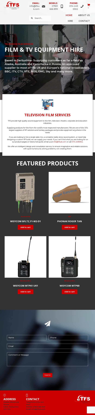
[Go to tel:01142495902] (75, 6)
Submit (48, 375)
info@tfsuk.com (59, 142)
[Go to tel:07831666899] (55, 6)
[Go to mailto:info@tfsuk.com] (37, 6)
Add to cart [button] (26, 227)
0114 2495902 (77, 142)
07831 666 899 (39, 407)
